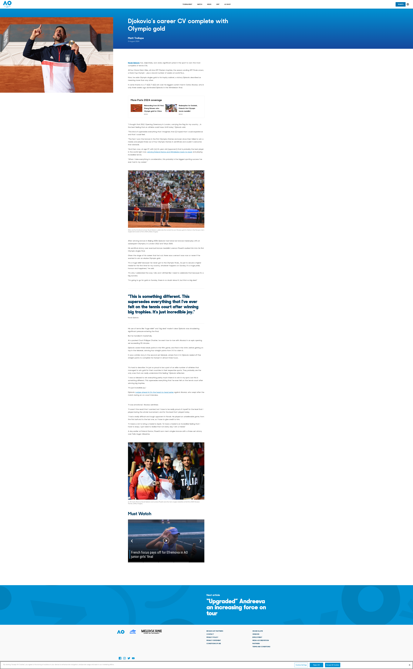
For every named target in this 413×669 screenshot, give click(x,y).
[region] (206, 665)
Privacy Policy (212, 637)
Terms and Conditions (261, 647)
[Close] (409, 665)
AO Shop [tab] (227, 4)
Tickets (400, 4)
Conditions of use (213, 643)
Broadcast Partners (214, 631)
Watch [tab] (199, 4)
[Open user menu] (408, 4)
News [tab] (209, 4)
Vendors (255, 634)
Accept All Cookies (332, 665)
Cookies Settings (301, 665)
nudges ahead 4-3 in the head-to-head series (154, 392)
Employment (257, 637)
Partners (256, 643)
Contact (210, 634)
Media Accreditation (260, 640)
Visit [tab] (217, 4)
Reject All (316, 665)
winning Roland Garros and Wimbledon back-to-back (169, 152)
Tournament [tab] (187, 4)
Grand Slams (257, 631)
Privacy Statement (213, 640)
